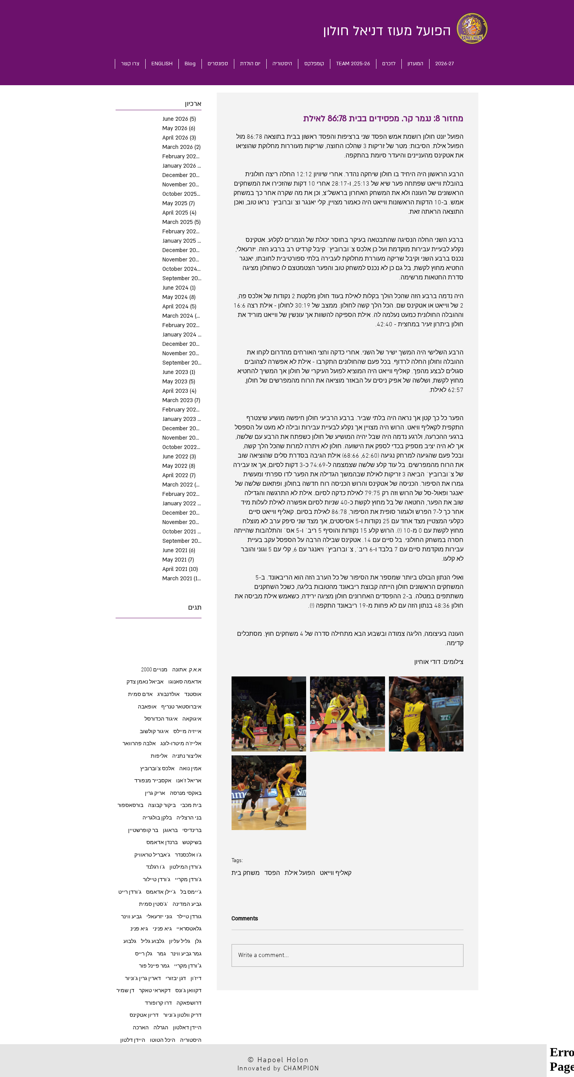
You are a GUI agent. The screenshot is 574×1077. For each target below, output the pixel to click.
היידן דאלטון (187, 1028)
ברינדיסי (191, 830)
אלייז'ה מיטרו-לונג (180, 744)
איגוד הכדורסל (161, 719)
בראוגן (170, 830)
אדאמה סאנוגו (184, 682)
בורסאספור (130, 805)
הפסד (272, 873)
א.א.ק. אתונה (186, 670)
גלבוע (129, 941)
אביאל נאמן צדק (145, 682)
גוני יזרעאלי (159, 917)
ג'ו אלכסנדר (188, 855)
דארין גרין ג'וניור (143, 978)
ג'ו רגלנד (155, 867)
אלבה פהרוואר (139, 744)
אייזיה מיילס (187, 731)
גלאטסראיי (188, 929)
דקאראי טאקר (155, 991)
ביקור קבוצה (162, 805)
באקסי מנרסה (185, 793)
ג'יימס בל (190, 892)
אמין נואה (190, 769)
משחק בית (246, 873)
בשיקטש (191, 842)
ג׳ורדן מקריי (187, 966)
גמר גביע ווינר (186, 954)
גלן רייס (143, 954)
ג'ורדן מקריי (188, 880)
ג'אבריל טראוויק (152, 855)
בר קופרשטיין (143, 830)
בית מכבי (190, 805)
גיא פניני (162, 929)
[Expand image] (269, 713)
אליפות (159, 756)
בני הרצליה (188, 818)
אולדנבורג (168, 694)
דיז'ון (196, 978)
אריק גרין (155, 793)
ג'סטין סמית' (153, 904)
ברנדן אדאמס (162, 842)
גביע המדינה (187, 904)
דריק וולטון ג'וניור (182, 1015)
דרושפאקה (188, 1003)
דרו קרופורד (158, 1003)
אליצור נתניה (186, 756)
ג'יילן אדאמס (161, 892)
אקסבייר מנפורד (152, 781)
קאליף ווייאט (335, 873)
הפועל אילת (300, 873)
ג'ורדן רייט (129, 892)
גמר (161, 954)
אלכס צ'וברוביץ (157, 769)
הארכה (141, 1028)
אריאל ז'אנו (188, 781)
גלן (198, 941)
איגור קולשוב (154, 731)
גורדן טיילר (189, 917)
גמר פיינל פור (154, 966)
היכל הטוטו (162, 1040)
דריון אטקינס (144, 1015)
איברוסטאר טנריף (181, 707)
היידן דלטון (132, 1040)
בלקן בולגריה (157, 818)
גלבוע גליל (152, 941)
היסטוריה (190, 1040)
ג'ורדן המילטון (185, 867)
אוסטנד (192, 694)
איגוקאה (191, 719)
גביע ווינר (131, 917)
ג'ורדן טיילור (156, 880)
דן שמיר (125, 991)
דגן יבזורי (176, 978)
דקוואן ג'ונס (188, 991)
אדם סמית (140, 694)
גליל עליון (179, 941)
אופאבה (147, 707)
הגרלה (160, 1028)
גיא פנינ (139, 929)
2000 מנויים (154, 670)
